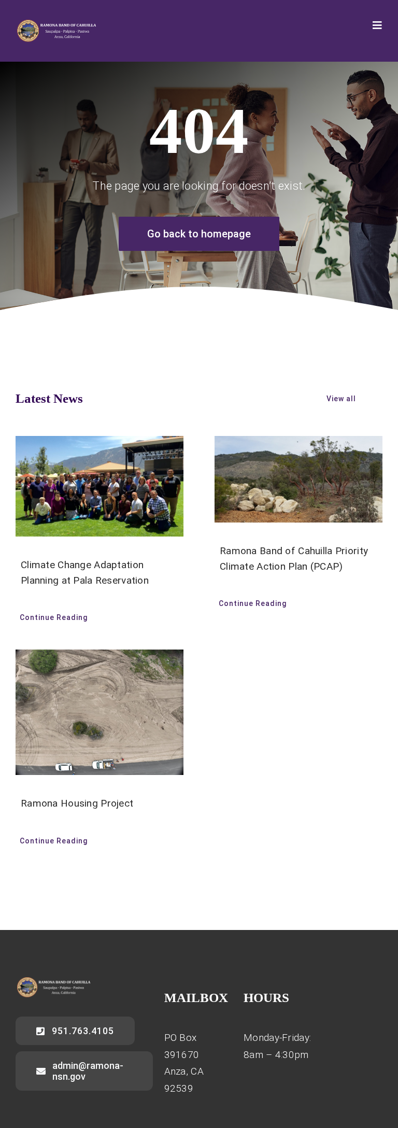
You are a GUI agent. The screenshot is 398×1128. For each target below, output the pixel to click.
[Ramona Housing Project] (99, 712)
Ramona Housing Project (77, 803)
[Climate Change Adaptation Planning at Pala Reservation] (99, 486)
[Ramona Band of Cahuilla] (56, 24)
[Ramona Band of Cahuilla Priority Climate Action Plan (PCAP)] (298, 479)
